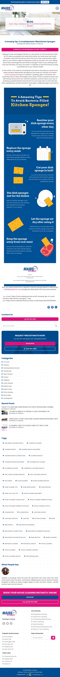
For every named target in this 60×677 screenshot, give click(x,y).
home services (46, 487)
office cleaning (10, 550)
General (5, 377)
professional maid (32, 556)
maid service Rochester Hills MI (15, 537)
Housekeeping (23, 512)
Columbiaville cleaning (37, 462)
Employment (8, 659)
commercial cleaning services (33, 468)
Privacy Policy (38, 672)
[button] (57, 8)
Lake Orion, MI (8, 649)
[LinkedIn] (56, 307)
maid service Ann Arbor (26, 525)
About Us (7, 664)
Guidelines (6, 380)
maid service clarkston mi (13, 531)
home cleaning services (41, 481)
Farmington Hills (9, 642)
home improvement (29, 487)
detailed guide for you (12, 289)
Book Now (30, 343)
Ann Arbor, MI (8, 644)
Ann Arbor (6, 362)
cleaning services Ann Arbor (14, 462)
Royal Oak (7, 639)
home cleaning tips (11, 487)
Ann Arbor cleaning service (14, 443)
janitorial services (11, 518)
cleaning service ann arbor (30, 449)
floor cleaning (22, 481)
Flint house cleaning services (15, 474)
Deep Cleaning (7, 374)
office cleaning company (29, 550)
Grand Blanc (8, 637)
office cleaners (46, 544)
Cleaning (6, 365)
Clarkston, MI (8, 647)
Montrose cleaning (11, 544)
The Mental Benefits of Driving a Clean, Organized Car (29, 411)
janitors (26, 518)
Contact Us (8, 661)
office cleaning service (13, 556)
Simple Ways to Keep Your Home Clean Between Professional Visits (33, 419)
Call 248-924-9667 (30, 602)
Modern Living (7, 389)
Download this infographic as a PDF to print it (30, 49)
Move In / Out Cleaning (41, 629)
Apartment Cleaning (40, 617)
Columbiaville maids (11, 468)
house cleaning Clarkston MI (14, 500)
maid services (35, 537)
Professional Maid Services (42, 619)
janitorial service (40, 512)
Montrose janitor (29, 544)
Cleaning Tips (7, 371)
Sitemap (20, 672)
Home (11, 24)
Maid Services (7, 386)
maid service (9, 525)
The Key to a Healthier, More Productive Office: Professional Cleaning (27, 407)
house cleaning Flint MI (42, 506)
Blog (16, 24)
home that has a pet (11, 493)
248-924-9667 (31, 319)
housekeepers (9, 512)
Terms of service (29, 672)
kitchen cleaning (40, 518)
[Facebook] (48, 307)
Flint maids (8, 481)
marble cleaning (51, 537)
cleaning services (37, 456)
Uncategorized (7, 398)
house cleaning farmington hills (41, 500)
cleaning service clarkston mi (15, 456)
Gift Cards (44, 2)
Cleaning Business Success (11, 368)
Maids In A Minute (7, 7)
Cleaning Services (10, 656)
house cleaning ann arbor (33, 493)
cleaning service (10, 449)
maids (53, 518)
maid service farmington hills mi (39, 531)
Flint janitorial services (38, 474)
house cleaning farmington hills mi (17, 506)
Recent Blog (7, 395)
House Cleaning (8, 383)
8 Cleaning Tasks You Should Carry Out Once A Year (28, 425)
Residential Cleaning (40, 614)
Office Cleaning (8, 392)
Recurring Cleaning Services (42, 627)
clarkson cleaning (35, 443)
